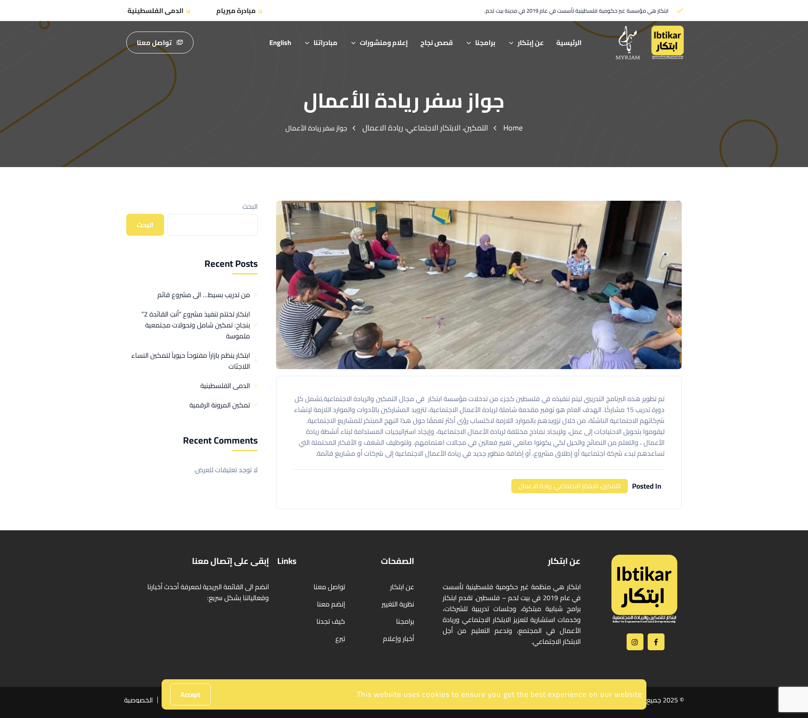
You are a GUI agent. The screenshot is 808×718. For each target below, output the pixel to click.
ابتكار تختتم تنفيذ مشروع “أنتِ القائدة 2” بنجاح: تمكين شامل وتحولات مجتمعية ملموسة (195, 324)
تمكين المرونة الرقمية (219, 404)
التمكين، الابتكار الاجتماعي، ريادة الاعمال (425, 128)
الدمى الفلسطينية (225, 385)
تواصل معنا (154, 42)
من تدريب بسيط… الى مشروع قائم (203, 294)
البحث (250, 206)
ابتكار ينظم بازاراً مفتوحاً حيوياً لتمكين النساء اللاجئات (190, 361)
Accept (190, 694)
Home (513, 128)
